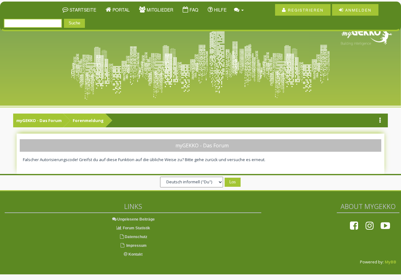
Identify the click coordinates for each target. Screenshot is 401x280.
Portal (120, 10)
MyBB (390, 262)
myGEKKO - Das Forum (39, 120)
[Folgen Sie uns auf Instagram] (369, 225)
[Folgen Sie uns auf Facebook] (354, 225)
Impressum (136, 245)
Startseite (82, 10)
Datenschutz (136, 237)
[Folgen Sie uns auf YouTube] (385, 225)
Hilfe (220, 10)
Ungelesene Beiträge (136, 219)
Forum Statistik (136, 228)
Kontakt (135, 254)
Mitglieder (159, 10)
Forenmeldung (88, 120)
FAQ (193, 10)
